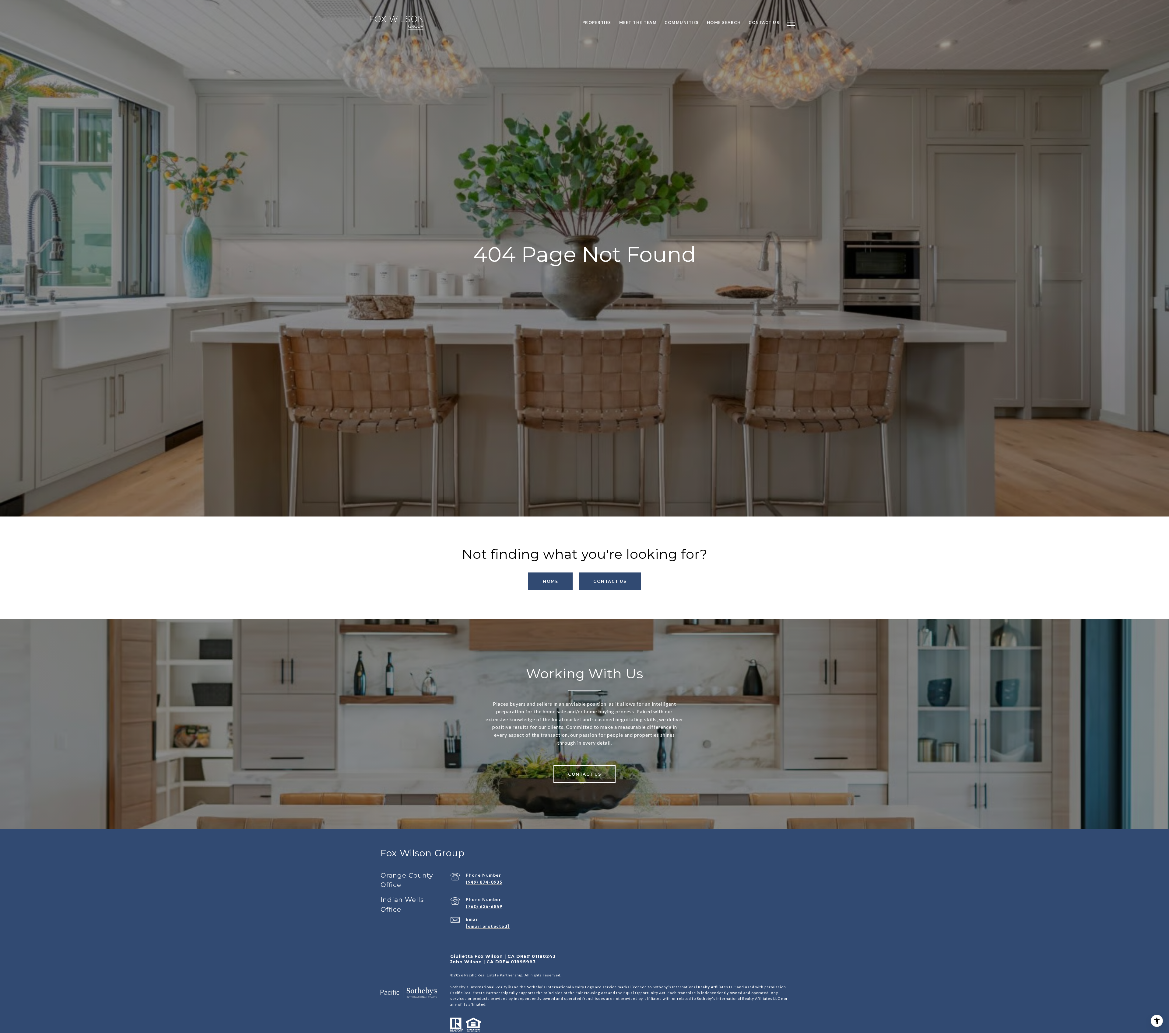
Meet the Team (638, 22)
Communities (682, 22)
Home (550, 581)
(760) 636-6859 (484, 906)
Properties (596, 22)
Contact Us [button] (609, 581)
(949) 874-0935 (484, 882)
